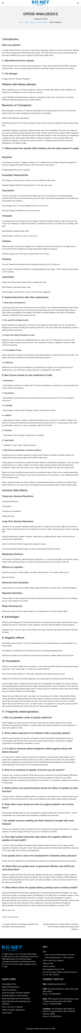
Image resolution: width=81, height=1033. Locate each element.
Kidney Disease (13, 917)
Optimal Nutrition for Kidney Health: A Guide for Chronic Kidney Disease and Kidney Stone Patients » (61, 926)
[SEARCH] (78, 3)
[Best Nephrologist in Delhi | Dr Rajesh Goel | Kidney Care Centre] (40, 2)
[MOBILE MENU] (3, 3)
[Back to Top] (74, 1027)
